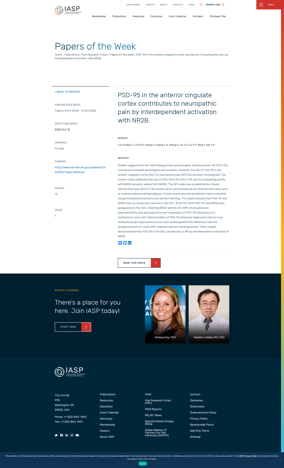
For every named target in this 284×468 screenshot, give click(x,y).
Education (106, 406)
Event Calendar (109, 412)
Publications (107, 394)
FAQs (192, 5)
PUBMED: (61, 161)
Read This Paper (134, 263)
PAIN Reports (153, 409)
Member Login (213, 5)
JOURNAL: (61, 142)
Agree (143, 463)
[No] (280, 460)
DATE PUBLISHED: (66, 123)
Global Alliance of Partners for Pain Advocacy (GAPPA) (157, 433)
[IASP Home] (68, 10)
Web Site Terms (199, 430)
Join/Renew (133, 5)
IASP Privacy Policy (248, 456)
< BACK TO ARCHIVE (67, 91)
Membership (107, 424)
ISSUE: (59, 210)
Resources (106, 400)
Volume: (60, 188)
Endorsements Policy (203, 412)
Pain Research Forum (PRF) (158, 402)
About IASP (107, 436)
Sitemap (195, 436)
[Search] (201, 4)
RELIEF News (153, 415)
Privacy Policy (199, 418)
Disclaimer (196, 400)
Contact (178, 5)
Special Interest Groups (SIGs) (159, 423)
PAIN (148, 394)
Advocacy (106, 418)
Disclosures (197, 406)
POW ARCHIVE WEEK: (68, 104)
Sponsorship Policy (202, 424)
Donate (150, 5)
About (164, 5)
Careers (104, 430)
